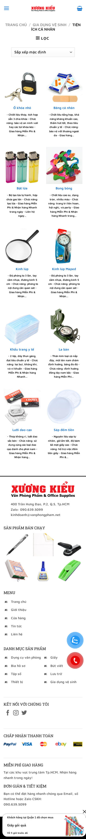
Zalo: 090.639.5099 (27, 509)
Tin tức (16, 626)
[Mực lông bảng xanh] (43, 570)
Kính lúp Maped (64, 269)
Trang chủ (16, 25)
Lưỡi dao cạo (22, 430)
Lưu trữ (56, 674)
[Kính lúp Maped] (63, 245)
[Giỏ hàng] (79, 8)
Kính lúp (22, 269)
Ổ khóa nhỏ (22, 108)
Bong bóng (64, 188)
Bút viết (56, 666)
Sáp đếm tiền (64, 430)
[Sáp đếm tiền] (63, 406)
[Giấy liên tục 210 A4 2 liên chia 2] (43, 545)
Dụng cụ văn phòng (26, 657)
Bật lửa (22, 188)
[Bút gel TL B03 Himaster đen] (16, 545)
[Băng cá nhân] (63, 84)
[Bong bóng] (63, 165)
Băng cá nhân (64, 108)
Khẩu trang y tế (22, 349)
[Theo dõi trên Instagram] (16, 713)
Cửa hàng (18, 618)
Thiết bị (17, 682)
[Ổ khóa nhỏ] (22, 84)
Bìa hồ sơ (18, 666)
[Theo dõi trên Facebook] (8, 713)
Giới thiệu (18, 610)
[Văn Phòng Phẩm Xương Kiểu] (43, 8)
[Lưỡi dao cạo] (22, 406)
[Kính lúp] (22, 245)
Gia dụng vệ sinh (49, 25)
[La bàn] (63, 326)
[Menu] (6, 8)
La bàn (64, 349)
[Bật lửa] (22, 165)
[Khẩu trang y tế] (22, 326)
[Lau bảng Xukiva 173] (69, 570)
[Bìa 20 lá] (16, 570)
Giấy (54, 657)
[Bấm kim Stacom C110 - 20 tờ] (69, 545)
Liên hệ (16, 634)
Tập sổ (16, 674)
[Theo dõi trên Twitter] (24, 713)
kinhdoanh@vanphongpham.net (35, 515)
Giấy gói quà (16, 825)
